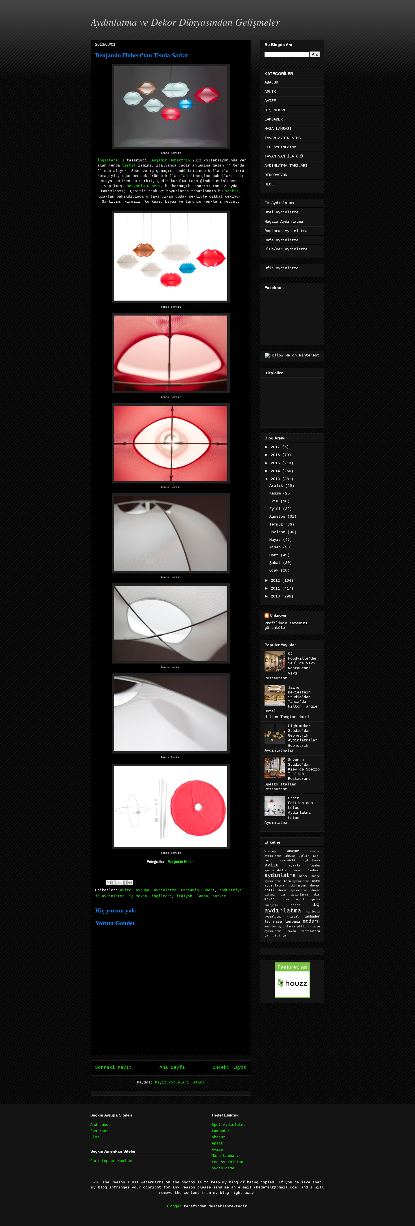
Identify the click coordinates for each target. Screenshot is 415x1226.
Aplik (217, 1143)
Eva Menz (99, 1131)
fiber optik (292, 899)
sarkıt (232, 191)
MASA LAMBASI (278, 128)
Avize (217, 1150)
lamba (202, 896)
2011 (276, 588)
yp (284, 935)
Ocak (275, 570)
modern (311, 921)
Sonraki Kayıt (113, 1067)
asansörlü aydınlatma (300, 860)
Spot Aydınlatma (229, 1125)
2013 (276, 479)
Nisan (276, 547)
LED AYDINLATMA (280, 147)
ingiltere (162, 896)
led (267, 921)
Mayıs (276, 539)
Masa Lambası (225, 1156)
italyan (184, 896)
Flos (94, 1137)
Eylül (276, 509)
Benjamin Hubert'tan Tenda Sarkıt (141, 55)
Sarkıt (129, 165)
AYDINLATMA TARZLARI (286, 165)
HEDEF (270, 184)
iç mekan (138, 896)
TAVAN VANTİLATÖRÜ (284, 156)
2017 (276, 447)
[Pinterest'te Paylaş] (130, 882)
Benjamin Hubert (181, 861)
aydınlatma (165, 890)
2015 (276, 463)
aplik (304, 856)
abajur (293, 851)
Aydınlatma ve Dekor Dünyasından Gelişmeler (185, 22)
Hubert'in (180, 160)
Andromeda (100, 1125)
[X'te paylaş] (119, 882)
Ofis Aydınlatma (281, 268)
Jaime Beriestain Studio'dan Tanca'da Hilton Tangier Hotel (292, 699)
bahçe (303, 876)
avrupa (142, 890)
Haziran (278, 532)
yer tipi (272, 935)
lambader (312, 917)
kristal (293, 916)
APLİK (270, 91)
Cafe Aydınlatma (281, 240)
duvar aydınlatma (292, 890)
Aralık (277, 485)
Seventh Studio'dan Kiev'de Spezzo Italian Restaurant (304, 769)
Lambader (221, 1131)
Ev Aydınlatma (279, 203)
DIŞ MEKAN (275, 110)
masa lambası (286, 921)
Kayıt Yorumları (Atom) (180, 1082)
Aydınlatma (223, 1168)
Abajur (218, 1137)
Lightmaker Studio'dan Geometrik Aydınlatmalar (302, 733)
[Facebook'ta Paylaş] (125, 882)
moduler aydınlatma (280, 926)
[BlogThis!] (114, 882)
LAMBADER (274, 119)
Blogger (174, 1206)
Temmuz (277, 524)
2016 (276, 455)
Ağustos (278, 516)
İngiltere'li (110, 160)
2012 (276, 580)
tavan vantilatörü (303, 931)
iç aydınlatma (109, 896)
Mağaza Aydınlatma (284, 221)
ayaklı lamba (304, 865)
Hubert (154, 186)
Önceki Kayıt (229, 1067)
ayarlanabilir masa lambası (292, 870)
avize (125, 890)
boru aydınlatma (297, 881)
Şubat (276, 563)
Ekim (275, 501)
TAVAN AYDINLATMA (283, 138)
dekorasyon (297, 885)
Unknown (278, 615)
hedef (295, 905)
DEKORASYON (276, 175)
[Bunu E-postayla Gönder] (109, 882)
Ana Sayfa (172, 1067)
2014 (276, 471)
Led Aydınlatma (227, 1162)
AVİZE (270, 100)
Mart (275, 555)
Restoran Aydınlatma (286, 231)
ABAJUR (271, 82)
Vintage (270, 851)
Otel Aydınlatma (281, 212)
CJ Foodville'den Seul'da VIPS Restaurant (302, 660)
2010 (276, 596)
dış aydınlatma (294, 894)
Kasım (276, 493)
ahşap (290, 856)
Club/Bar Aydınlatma (286, 249)
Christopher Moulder (111, 1161)
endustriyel (231, 890)
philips (303, 926)
